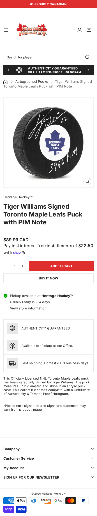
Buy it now (48, 278)
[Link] (32, 30)
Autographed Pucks (31, 81)
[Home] (5, 81)
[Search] (87, 57)
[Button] (8, 70)
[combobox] (48, 57)
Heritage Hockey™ (54, 493)
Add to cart (61, 266)
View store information (28, 308)
